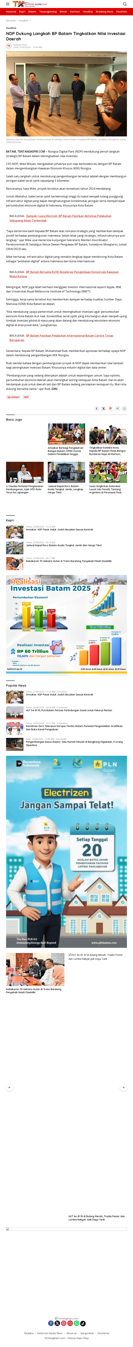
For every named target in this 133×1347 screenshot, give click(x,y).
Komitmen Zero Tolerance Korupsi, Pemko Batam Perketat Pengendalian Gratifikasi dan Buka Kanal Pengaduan (74, 728)
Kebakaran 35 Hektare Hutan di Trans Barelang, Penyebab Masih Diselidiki (69, 561)
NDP (26, 397)
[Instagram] (63, 1323)
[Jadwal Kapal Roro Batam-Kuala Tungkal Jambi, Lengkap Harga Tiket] (66, 472)
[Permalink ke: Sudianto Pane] (9, 45)
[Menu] (8, 4)
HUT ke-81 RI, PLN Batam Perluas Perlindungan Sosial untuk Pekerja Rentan (69, 710)
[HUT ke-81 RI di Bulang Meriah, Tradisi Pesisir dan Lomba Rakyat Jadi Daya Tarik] (98, 1083)
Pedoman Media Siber (50, 1333)
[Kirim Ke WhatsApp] (124, 408)
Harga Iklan (87, 1333)
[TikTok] (83, 1323)
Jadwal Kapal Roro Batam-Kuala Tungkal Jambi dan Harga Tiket (64, 545)
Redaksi (28, 1333)
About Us (71, 1333)
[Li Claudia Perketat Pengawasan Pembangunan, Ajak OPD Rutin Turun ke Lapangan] (25, 472)
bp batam (13, 397)
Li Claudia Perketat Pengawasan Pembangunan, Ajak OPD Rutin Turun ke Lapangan (24, 489)
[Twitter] (57, 1323)
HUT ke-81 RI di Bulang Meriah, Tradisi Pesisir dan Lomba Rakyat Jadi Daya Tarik (97, 1218)
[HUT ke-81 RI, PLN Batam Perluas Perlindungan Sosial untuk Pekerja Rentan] (14, 712)
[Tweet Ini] (103, 408)
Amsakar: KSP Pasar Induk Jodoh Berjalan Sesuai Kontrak (59, 529)
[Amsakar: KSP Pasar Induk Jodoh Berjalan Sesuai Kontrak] (14, 532)
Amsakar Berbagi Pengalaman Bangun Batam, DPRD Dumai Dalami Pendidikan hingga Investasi (65, 451)
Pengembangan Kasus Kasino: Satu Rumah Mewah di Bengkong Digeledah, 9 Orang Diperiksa (74, 743)
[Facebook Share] (96, 408)
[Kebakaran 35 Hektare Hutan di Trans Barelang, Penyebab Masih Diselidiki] (14, 563)
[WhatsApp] (76, 1323)
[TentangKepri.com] (29, 4)
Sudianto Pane (20, 44)
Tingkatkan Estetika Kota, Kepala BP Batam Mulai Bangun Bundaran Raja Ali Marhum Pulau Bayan (107, 451)
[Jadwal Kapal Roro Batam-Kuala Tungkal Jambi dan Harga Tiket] (14, 547)
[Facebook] (51, 1323)
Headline (11, 27)
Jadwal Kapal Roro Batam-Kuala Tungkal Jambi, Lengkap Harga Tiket (65, 489)
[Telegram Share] (117, 408)
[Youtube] (70, 1323)
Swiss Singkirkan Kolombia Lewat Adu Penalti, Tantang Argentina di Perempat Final (105, 489)
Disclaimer (104, 1333)
